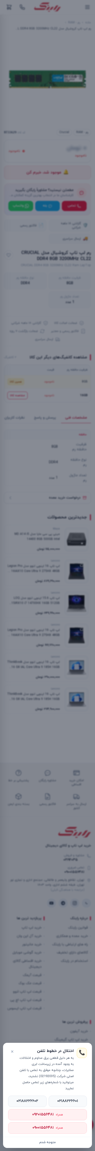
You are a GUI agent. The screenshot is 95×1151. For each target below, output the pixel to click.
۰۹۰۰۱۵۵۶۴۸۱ (47, 1127)
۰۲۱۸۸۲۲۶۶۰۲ (27, 1101)
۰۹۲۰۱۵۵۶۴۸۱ (47, 1114)
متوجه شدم (47, 1142)
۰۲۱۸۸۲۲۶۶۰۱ (67, 1101)
